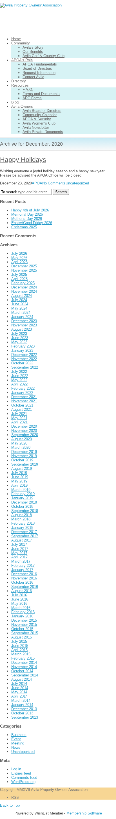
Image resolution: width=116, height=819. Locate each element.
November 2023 (24, 325)
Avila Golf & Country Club (43, 56)
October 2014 (22, 671)
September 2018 (24, 511)
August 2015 (21, 637)
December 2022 (24, 355)
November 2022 (24, 359)
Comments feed (24, 777)
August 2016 (21, 591)
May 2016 (19, 603)
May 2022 (19, 380)
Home (16, 39)
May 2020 (19, 443)
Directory (18, 81)
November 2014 (24, 667)
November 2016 (24, 578)
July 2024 (19, 300)
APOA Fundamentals (40, 64)
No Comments (54, 183)
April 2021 (19, 422)
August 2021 (21, 409)
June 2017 (19, 549)
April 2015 (19, 650)
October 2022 (22, 363)
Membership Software (84, 813)
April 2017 (19, 557)
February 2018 (23, 523)
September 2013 (24, 717)
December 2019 (24, 452)
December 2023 (24, 321)
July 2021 (19, 414)
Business (18, 735)
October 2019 (22, 460)
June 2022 (19, 376)
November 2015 (24, 624)
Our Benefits (33, 51)
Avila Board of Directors (42, 111)
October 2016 (22, 582)
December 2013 (24, 709)
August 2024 (21, 296)
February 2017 (23, 565)
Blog (15, 102)
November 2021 (24, 401)
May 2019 (19, 481)
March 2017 (20, 561)
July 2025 (19, 274)
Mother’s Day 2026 (26, 218)
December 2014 (24, 662)
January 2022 (22, 393)
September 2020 (24, 435)
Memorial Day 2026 (27, 214)
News (15, 747)
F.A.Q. (28, 89)
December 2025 (24, 266)
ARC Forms (32, 98)
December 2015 (24, 620)
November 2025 (24, 270)
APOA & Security (37, 119)
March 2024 (20, 312)
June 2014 (19, 688)
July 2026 (19, 253)
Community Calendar (40, 115)
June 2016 (19, 599)
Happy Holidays (23, 159)
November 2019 (24, 456)
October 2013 (22, 713)
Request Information (39, 73)
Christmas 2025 (24, 227)
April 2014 (19, 696)
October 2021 (22, 405)
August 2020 (21, 439)
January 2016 (22, 616)
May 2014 (19, 692)
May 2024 (19, 308)
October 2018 (22, 506)
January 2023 (22, 350)
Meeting (17, 743)
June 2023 (19, 338)
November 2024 (24, 291)
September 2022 (24, 367)
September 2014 (24, 675)
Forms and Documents (41, 94)
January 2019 (22, 498)
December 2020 (24, 426)
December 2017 (24, 532)
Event (16, 739)
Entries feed (21, 773)
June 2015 (19, 646)
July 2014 (19, 684)
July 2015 (19, 641)
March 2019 (20, 490)
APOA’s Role (22, 60)
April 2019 (19, 485)
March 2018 (20, 519)
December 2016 (24, 574)
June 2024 (19, 304)
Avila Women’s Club (39, 123)
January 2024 (22, 317)
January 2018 (22, 527)
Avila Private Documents (43, 132)
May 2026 (19, 258)
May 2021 (19, 418)
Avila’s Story (33, 47)
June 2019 (19, 477)
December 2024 (24, 287)
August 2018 (21, 515)
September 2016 (24, 587)
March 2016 (20, 608)
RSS (15, 797)
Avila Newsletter (36, 127)
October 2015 (22, 629)
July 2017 (19, 544)
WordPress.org (23, 782)
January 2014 (22, 705)
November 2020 (24, 430)
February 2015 (23, 658)
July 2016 (19, 595)
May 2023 (19, 342)
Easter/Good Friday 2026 (31, 223)
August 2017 (21, 540)
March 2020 (20, 447)
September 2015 (24, 633)
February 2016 (23, 612)
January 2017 (22, 570)
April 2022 (19, 384)
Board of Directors (37, 68)
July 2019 (19, 473)
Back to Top (10, 805)
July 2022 (19, 371)
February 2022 (23, 388)
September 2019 (24, 464)
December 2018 (24, 502)
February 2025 (23, 283)
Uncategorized (77, 183)
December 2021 (24, 397)
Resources (20, 85)
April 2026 (19, 262)
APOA (37, 183)
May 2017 (19, 553)
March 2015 (20, 654)
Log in (16, 769)
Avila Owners (22, 106)
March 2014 (20, 700)
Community (20, 43)
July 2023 (19, 333)
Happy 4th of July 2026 (30, 210)
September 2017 (24, 536)
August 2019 (21, 468)
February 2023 (23, 346)
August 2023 (21, 329)
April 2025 (19, 279)
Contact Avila (33, 77)
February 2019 (23, 494)
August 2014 (21, 679)
